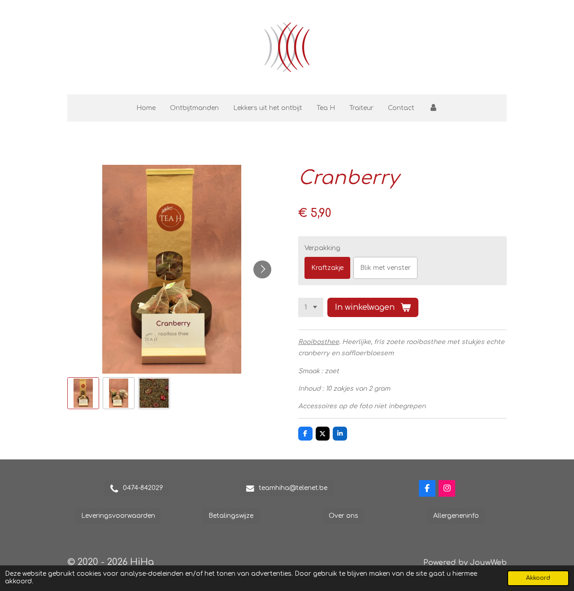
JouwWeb (488, 562)
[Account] (433, 108)
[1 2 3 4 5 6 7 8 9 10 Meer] (310, 308)
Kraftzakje (327, 268)
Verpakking (322, 248)
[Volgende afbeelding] (262, 269)
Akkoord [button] (538, 578)
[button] (83, 393)
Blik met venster (385, 268)
